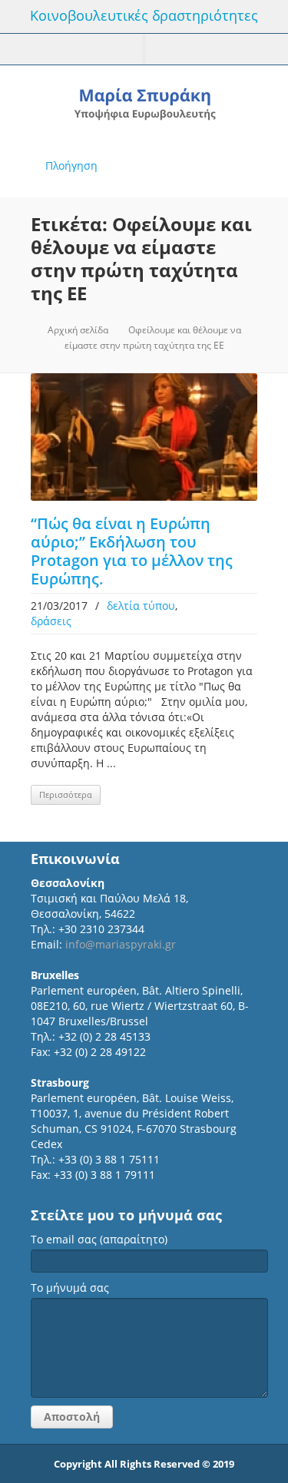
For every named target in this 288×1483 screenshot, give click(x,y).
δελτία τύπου (141, 605)
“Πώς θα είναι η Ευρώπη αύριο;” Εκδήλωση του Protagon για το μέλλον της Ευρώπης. (132, 551)
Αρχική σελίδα (78, 329)
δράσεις (51, 621)
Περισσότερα (65, 794)
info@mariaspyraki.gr (120, 944)
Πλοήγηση (71, 165)
